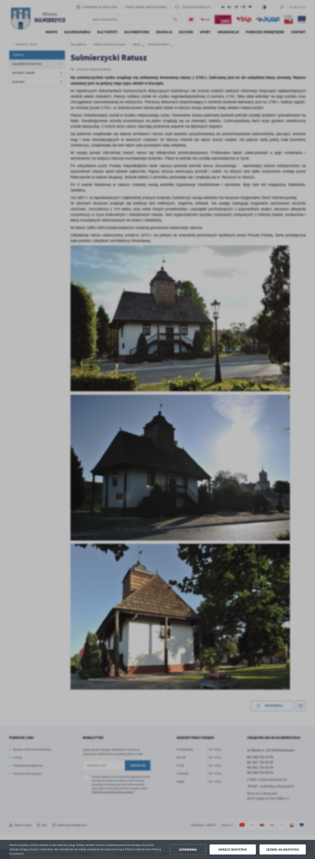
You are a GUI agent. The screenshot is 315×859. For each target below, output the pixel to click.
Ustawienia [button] (188, 849)
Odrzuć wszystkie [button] (232, 849)
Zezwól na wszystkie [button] (282, 849)
